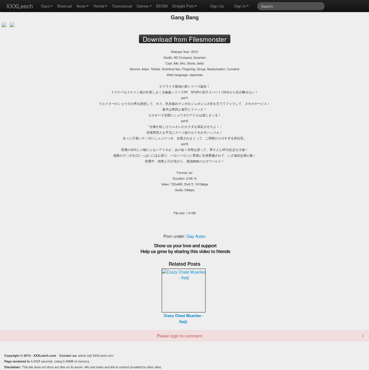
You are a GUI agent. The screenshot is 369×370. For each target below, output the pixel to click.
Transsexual (122, 6)
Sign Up (217, 6)
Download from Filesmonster (184, 32)
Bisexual (64, 6)
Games (143, 6)
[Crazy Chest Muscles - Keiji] (184, 290)
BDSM (161, 6)
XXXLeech (19, 6)
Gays (45, 6)
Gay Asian (196, 236)
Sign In (240, 6)
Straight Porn (183, 6)
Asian (81, 6)
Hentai (98, 6)
